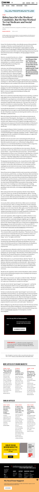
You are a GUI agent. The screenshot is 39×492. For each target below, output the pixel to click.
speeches (18, 47)
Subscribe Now (30, 455)
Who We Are (15, 473)
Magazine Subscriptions (26, 473)
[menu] (12, 2)
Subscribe (28, 3)
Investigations (19, 5)
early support (13, 49)
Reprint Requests (31, 476)
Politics (7, 5)
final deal (5, 161)
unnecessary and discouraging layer (17, 227)
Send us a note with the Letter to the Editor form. (22, 356)
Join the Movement (8, 488)
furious (14, 172)
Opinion (12, 5)
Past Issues (15, 474)
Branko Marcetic (6, 31)
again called (12, 105)
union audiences (26, 47)
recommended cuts (5, 131)
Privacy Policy (14, 475)
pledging (3, 88)
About (24, 3)
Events (25, 5)
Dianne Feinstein (13, 180)
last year (24, 293)
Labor (3, 5)
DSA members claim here (19, 329)
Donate (33, 3)
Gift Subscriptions (26, 475)
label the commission (19, 132)
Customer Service (26, 477)
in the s (4, 97)
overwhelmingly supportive (11, 309)
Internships (32, 474)
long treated (29, 306)
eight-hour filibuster (28, 187)
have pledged (26, 52)
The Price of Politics (24, 108)
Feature (4, 15)
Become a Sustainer (20, 474)
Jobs (30, 473)
